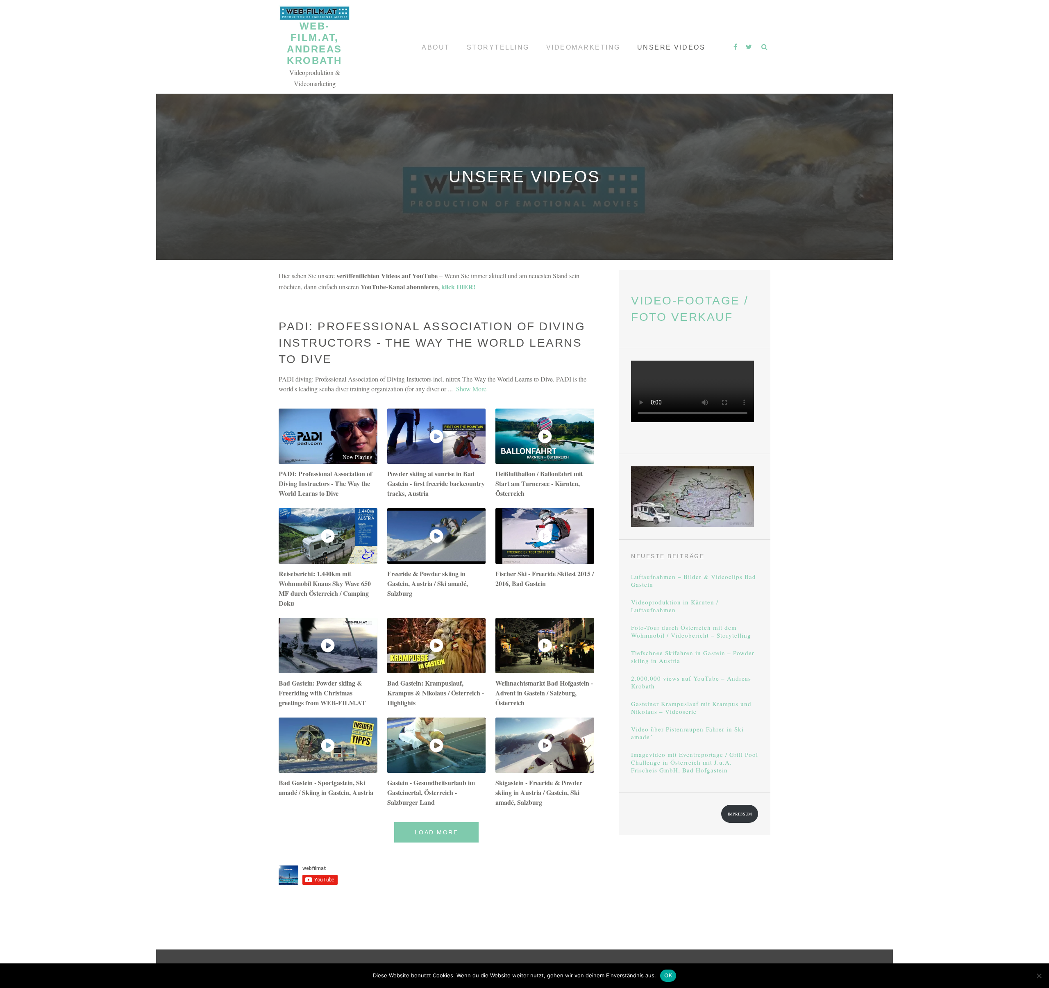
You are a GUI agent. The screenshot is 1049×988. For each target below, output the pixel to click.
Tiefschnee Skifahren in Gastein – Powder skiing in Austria (692, 657)
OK (668, 975)
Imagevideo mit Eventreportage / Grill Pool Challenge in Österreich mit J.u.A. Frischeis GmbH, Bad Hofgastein (694, 762)
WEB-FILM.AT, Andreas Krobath (314, 43)
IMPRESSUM (740, 814)
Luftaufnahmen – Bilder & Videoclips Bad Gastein (693, 580)
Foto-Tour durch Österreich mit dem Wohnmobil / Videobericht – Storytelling (691, 631)
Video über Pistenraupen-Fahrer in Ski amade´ (687, 733)
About (436, 47)
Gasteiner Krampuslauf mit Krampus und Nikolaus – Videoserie (691, 707)
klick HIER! (458, 286)
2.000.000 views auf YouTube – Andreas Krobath (691, 682)
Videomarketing (583, 47)
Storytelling (498, 47)
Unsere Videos (671, 47)
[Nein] (1039, 976)
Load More (437, 832)
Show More (471, 388)
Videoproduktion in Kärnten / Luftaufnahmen (674, 606)
